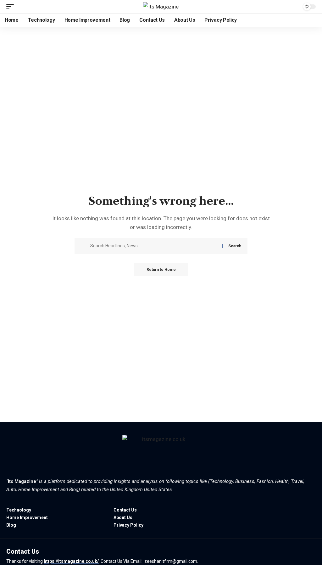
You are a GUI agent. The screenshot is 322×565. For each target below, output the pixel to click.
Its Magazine (22, 481)
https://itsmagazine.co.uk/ (71, 561)
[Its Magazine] (161, 6)
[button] (11, 6)
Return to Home (161, 269)
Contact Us (22, 551)
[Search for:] (154, 246)
